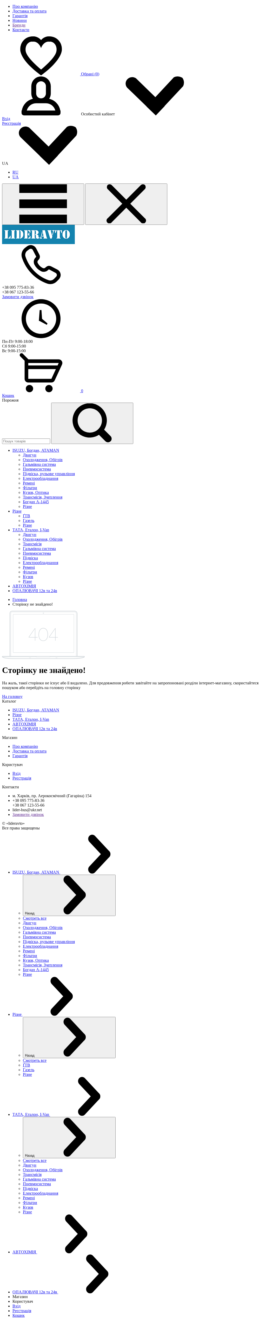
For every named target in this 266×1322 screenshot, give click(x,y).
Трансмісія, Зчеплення (42, 497)
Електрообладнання (40, 478)
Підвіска (30, 558)
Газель (28, 520)
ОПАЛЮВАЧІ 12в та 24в (34, 729)
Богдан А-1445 (36, 502)
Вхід (6, 118)
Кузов (28, 576)
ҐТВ (26, 516)
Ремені (29, 483)
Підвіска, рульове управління (49, 474)
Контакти (20, 30)
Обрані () (90, 74)
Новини (19, 20)
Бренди (18, 25)
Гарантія (20, 16)
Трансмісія (32, 544)
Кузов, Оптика (36, 492)
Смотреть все (34, 918)
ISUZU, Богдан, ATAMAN (35, 710)
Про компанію (25, 6)
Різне (27, 506)
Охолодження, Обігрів (43, 459)
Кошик (8, 395)
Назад (30, 913)
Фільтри (30, 488)
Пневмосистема (37, 469)
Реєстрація (11, 123)
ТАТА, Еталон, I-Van (30, 719)
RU (15, 172)
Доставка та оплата (29, 11)
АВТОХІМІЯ (24, 724)
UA (15, 177)
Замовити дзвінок (18, 296)
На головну (12, 696)
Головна (19, 599)
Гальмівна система (39, 464)
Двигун (29, 455)
